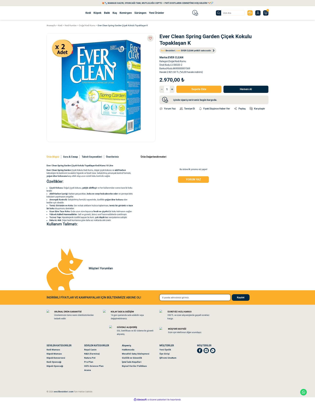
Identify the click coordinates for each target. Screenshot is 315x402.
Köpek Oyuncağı (55, 366)
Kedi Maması (53, 349)
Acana (87, 370)
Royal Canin (90, 349)
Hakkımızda (128, 349)
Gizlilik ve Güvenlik (132, 358)
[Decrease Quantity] (161, 89)
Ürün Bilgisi (53, 156)
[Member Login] (258, 13)
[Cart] (265, 13)
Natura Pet (89, 358)
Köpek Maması (54, 354)
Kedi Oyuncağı (54, 362)
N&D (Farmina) (92, 354)
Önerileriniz (112, 156)
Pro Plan (88, 362)
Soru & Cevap (70, 156)
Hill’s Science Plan (94, 366)
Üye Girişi (164, 354)
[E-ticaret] (157, 399)
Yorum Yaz (193, 179)
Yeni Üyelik (165, 349)
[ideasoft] (140, 399)
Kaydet (240, 297)
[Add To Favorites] (150, 38)
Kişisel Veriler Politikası (134, 366)
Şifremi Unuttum (167, 358)
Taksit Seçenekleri (92, 156)
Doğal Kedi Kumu (177, 61)
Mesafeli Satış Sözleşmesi (135, 354)
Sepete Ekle (198, 89)
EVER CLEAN (175, 57)
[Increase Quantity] (172, 89)
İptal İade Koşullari (131, 362)
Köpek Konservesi (56, 358)
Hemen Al (246, 89)
